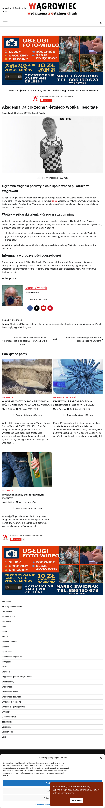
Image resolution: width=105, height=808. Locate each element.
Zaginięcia (6, 727)
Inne (4, 627)
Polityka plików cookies (43, 804)
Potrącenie (6, 662)
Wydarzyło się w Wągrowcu (13, 707)
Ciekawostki (7, 612)
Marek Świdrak (39, 113)
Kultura (5, 637)
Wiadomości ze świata (11, 697)
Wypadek (6, 712)
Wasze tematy (8, 682)
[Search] (101, 23)
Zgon (4, 737)
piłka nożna (42, 324)
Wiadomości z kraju (10, 692)
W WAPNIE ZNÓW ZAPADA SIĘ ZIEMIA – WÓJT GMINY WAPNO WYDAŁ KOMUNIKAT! (27, 403)
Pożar (4, 667)
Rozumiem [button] (76, 800)
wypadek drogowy (22, 327)
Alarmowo (6, 602)
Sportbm (69, 324)
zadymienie (7, 722)
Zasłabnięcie (7, 732)
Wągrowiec (88, 324)
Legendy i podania (10, 642)
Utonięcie (6, 672)
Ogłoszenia (7, 652)
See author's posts (38, 299)
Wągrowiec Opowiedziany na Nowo (17, 677)
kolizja (4, 632)
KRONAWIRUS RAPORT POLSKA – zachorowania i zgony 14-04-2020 (73, 403)
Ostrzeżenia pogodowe (12, 657)
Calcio (54, 201)
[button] (101, 757)
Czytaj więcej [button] (67, 793)
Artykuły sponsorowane (12, 607)
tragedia (78, 324)
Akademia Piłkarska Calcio (23, 324)
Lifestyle (5, 647)
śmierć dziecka (56, 324)
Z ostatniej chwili (9, 717)
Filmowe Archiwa (9, 617)
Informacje (17, 320)
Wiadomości (72, 397)
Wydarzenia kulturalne (11, 702)
